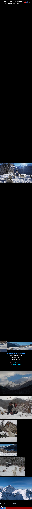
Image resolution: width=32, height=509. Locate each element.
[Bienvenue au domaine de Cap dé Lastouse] (16, 173)
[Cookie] (2, 507)
